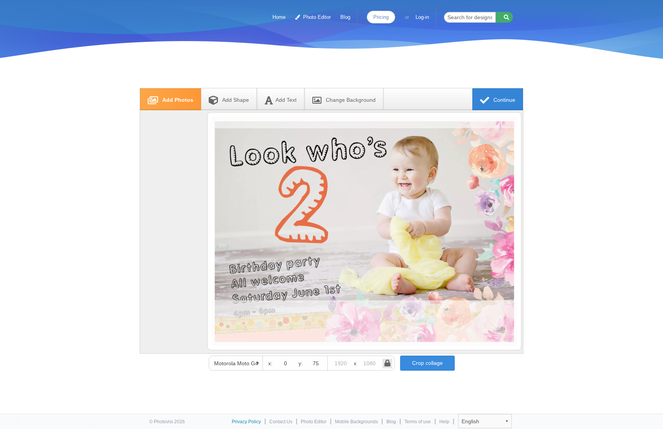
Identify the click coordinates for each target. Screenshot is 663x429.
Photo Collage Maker (182, 13)
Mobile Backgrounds (356, 421)
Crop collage (427, 363)
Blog (345, 17)
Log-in (422, 17)
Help (444, 421)
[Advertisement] (323, 70)
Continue (503, 100)
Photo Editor (316, 17)
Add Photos (177, 100)
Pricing (381, 17)
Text (286, 100)
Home (278, 17)
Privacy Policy (246, 421)
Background (351, 100)
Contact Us (280, 421)
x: (270, 363)
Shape (235, 100)
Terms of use (417, 421)
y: (301, 363)
